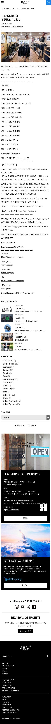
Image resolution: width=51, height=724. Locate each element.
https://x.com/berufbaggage (12, 280)
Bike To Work (9, 364)
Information (12, 26)
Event (5, 376)
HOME (3, 8)
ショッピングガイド (8, 680)
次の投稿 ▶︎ (31, 425)
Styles (6, 398)
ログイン (5, 699)
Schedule (20, 26)
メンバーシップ (7, 685)
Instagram (17, 607)
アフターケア (6, 682)
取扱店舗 (5, 674)
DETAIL (25, 518)
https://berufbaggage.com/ (31, 206)
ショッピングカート (8, 707)
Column (6, 370)
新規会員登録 (6, 697)
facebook (34, 607)
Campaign (7, 367)
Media (5, 385)
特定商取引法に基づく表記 (10, 710)
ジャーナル (5, 671)
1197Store (4, 26)
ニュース (5, 663)
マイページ (5, 702)
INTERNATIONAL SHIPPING (10, 690)
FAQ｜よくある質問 (8, 688)
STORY (4, 668)
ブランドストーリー (8, 666)
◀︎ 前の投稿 (19, 425)
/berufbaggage (7, 265)
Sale (5, 392)
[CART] (48, 2)
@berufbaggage (7, 272)
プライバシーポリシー (9, 712)
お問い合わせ (6, 705)
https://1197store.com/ (27, 211)
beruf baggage (25, 2)
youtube (23, 607)
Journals (7, 382)
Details (6, 373)
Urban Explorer (9, 404)
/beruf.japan (6, 288)
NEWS (8, 8)
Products (7, 388)
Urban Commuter (11, 401)
